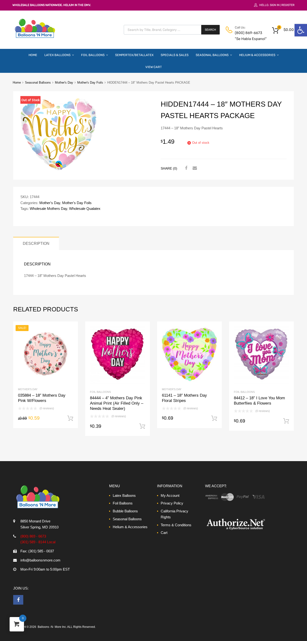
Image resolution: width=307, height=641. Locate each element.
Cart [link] (164, 533)
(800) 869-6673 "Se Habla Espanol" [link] (246, 36)
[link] (301, 30)
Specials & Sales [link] (175, 55)
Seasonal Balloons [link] (212, 55)
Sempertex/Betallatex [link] (134, 55)
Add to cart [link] (70, 418)
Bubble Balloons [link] (125, 511)
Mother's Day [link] (64, 82)
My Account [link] (170, 495)
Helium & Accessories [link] (257, 55)
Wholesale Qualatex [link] (84, 208)
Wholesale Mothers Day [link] (48, 208)
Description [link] (36, 243)
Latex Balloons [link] (57, 55)
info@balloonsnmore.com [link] (40, 560)
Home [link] (33, 55)
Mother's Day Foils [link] (90, 82)
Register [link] (288, 5)
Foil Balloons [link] (93, 55)
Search (210, 29)
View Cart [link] (153, 67)
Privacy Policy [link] (172, 503)
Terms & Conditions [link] (176, 525)
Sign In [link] (274, 5)
